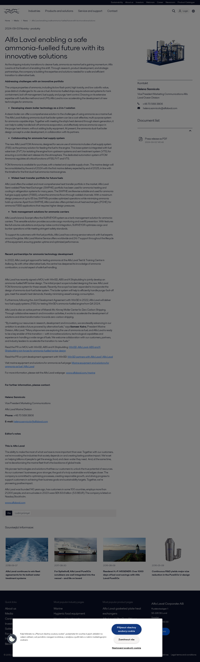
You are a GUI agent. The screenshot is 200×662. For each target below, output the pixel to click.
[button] (12, 639)
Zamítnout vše (126, 639)
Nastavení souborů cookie (126, 647)
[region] (87, 637)
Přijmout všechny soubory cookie (126, 629)
